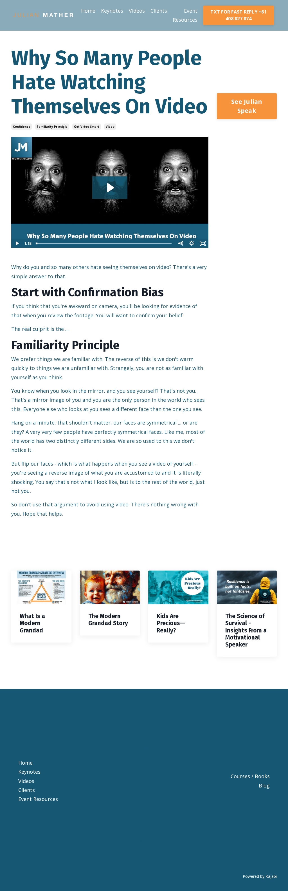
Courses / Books (250, 776)
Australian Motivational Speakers (144, 835)
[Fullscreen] (203, 243)
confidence (21, 127)
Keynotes (112, 10)
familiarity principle (52, 127)
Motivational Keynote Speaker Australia (144, 817)
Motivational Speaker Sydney (144, 767)
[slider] (104, 243)
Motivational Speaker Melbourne (144, 781)
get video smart (86, 127)
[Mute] (180, 243)
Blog (264, 785)
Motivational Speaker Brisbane (144, 753)
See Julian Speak (246, 106)
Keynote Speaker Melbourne (144, 740)
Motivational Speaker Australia (144, 799)
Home (88, 10)
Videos (137, 10)
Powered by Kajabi (260, 876)
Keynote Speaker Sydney (144, 730)
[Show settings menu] (191, 243)
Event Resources (185, 15)
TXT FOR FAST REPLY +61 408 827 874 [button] (238, 15)
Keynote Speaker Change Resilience (144, 708)
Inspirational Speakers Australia (144, 853)
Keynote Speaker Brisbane (144, 721)
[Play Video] (16, 243)
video (110, 127)
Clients (158, 10)
